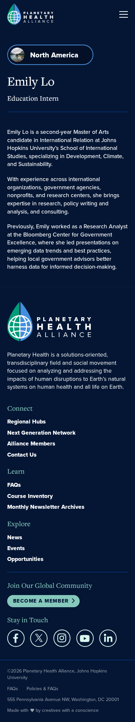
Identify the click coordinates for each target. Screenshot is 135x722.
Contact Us (22, 454)
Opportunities (25, 559)
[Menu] (123, 14)
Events (16, 548)
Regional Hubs (26, 421)
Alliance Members (31, 443)
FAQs (14, 485)
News (14, 537)
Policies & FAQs (42, 688)
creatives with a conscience (70, 710)
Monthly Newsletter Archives (46, 507)
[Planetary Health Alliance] (30, 14)
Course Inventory (30, 496)
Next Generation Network (41, 432)
